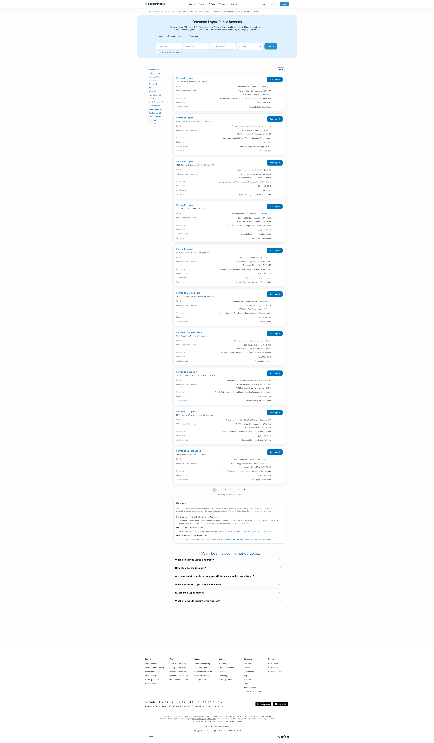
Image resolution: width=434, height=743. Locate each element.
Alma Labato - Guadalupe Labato (226, 11)
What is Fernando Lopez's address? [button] (194, 559)
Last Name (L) (170, 11)
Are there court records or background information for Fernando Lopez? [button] (214, 576)
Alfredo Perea (265, 539)
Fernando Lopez (184, 78)
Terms (246, 683)
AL (166, 706)
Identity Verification (177, 671)
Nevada (153, 91)
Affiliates (247, 679)
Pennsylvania (155, 109)
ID (206, 706)
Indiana (153, 88)
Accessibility (149, 737)
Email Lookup (150, 675)
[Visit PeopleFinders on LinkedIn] (282, 736)
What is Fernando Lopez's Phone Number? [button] (198, 584)
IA (203, 706)
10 (239, 490)
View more (219, 706)
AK (163, 706)
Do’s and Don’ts (275, 671)
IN (212, 706)
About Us (248, 663)
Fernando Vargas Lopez (188, 450)
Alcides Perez (226, 539)
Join (284, 4)
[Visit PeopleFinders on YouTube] (288, 736)
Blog (245, 675)
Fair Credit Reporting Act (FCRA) (204, 719)
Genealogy (223, 675)
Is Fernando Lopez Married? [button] (190, 592)
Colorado (154, 77)
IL (209, 706)
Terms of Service (222, 721)
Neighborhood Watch (203, 671)
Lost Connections (226, 667)
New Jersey (155, 95)
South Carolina (156, 117)
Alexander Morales (251, 539)
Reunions (222, 671)
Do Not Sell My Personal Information (217, 726)
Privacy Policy (250, 687)
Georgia (153, 84)
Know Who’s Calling (177, 663)
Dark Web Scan (200, 667)
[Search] (264, 4)
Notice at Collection (252, 691)
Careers (247, 667)
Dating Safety (200, 679)
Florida (153, 80)
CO (181, 706)
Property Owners (226, 679)
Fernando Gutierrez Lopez (189, 332)
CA (177, 706)
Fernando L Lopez (185, 411)
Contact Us (273, 667)
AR (170, 706)
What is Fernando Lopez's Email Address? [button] (198, 601)
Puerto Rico (155, 113)
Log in (273, 4)
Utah (152, 124)
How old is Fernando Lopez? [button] (190, 568)
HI (200, 706)
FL (193, 706)
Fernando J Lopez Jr (187, 371)
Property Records (152, 679)
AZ (174, 706)
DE (189, 706)
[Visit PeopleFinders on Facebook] (285, 736)
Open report (274, 79)
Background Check (177, 667)
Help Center (273, 663)
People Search (155, 11)
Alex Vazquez (238, 539)
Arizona (154, 70)
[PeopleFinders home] (155, 4)
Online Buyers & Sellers (179, 675)
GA (196, 706)
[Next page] (244, 489)
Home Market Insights (178, 679)
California (154, 73)
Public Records (151, 683)
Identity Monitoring (202, 663)
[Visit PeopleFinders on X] (279, 736)
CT (185, 706)
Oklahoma (154, 106)
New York (154, 98)
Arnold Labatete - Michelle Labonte (194, 11)
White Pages (224, 663)
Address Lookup (152, 671)
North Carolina (156, 102)
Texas (153, 120)
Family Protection (201, 675)
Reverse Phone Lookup (154, 667)
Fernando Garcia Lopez (188, 292)
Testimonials (249, 671)
